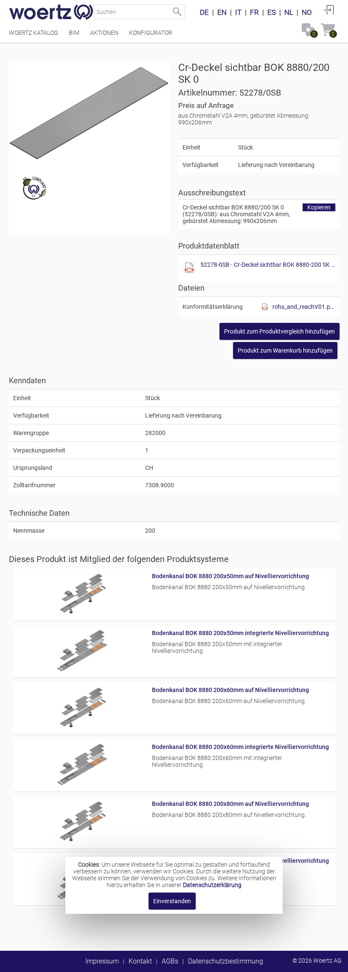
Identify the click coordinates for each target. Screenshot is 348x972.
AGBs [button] (170, 961)
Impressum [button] (102, 961)
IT (238, 12)
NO (307, 12)
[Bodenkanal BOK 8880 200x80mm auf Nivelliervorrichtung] (82, 840)
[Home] (51, 12)
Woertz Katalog (33, 32)
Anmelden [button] (329, 9)
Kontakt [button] (140, 961)
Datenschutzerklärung (212, 885)
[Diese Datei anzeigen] (189, 268)
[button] (279, 331)
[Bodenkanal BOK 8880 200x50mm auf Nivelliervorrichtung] (82, 613)
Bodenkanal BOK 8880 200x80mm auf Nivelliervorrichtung (230, 803)
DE (204, 12)
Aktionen (104, 32)
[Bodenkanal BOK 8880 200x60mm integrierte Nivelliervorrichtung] (82, 783)
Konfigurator (150, 32)
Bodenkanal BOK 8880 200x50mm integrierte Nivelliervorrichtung (240, 633)
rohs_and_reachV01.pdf (303, 306)
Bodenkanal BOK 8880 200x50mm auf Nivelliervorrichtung (230, 576)
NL (288, 12)
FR (254, 12)
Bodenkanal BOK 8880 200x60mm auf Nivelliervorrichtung (230, 690)
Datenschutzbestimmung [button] (225, 961)
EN (222, 12)
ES (271, 12)
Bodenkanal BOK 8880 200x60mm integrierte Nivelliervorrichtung (240, 746)
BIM (74, 32)
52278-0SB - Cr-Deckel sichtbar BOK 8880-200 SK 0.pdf (267, 264)
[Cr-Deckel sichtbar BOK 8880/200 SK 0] (89, 111)
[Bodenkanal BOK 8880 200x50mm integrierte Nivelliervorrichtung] (82, 670)
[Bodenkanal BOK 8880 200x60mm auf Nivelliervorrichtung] (82, 726)
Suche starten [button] (177, 11)
